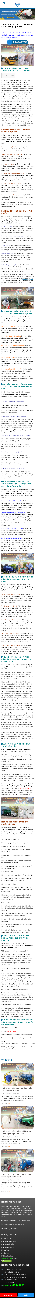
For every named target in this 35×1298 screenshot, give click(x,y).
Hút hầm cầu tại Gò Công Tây (11, 501)
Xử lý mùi (6, 1253)
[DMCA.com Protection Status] (6, 1260)
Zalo (26, 1295)
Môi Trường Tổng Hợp (15, 585)
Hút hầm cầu (7, 1238)
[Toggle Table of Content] (11, 75)
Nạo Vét (6, 1250)
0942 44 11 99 (17, 1285)
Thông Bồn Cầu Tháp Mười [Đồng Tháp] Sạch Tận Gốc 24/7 (16, 1132)
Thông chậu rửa (8, 1247)
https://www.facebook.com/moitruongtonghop (18, 1043)
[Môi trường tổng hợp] (17, 3)
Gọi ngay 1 (8, 1295)
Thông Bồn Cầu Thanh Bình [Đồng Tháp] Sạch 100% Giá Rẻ (16, 1175)
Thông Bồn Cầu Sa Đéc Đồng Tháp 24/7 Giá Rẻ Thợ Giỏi (16, 1089)
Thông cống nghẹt (9, 1241)
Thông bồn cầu (8, 1244)
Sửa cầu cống (8, 1256)
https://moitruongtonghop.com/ (12, 1224)
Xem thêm (4, 1103)
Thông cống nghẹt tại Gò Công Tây (13, 513)
